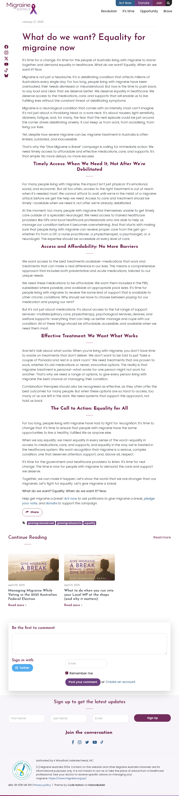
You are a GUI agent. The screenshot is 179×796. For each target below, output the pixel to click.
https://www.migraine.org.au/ (68, 778)
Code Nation (76, 785)
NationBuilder (96, 785)
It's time (128, 11)
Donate (143, 3)
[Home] (22, 8)
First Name (18, 718)
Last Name (60, 718)
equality (89, 523)
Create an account (120, 682)
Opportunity (149, 11)
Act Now (125, 3)
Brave (168, 11)
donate (51, 503)
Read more (162, 537)
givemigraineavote (69, 523)
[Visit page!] (6, 47)
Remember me (81, 673)
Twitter (24, 668)
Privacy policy (42, 785)
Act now (70, 498)
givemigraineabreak (41, 523)
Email (72, 663)
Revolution (109, 11)
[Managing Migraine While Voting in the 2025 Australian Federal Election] (33, 567)
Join (159, 3)
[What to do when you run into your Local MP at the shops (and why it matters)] (89, 567)
